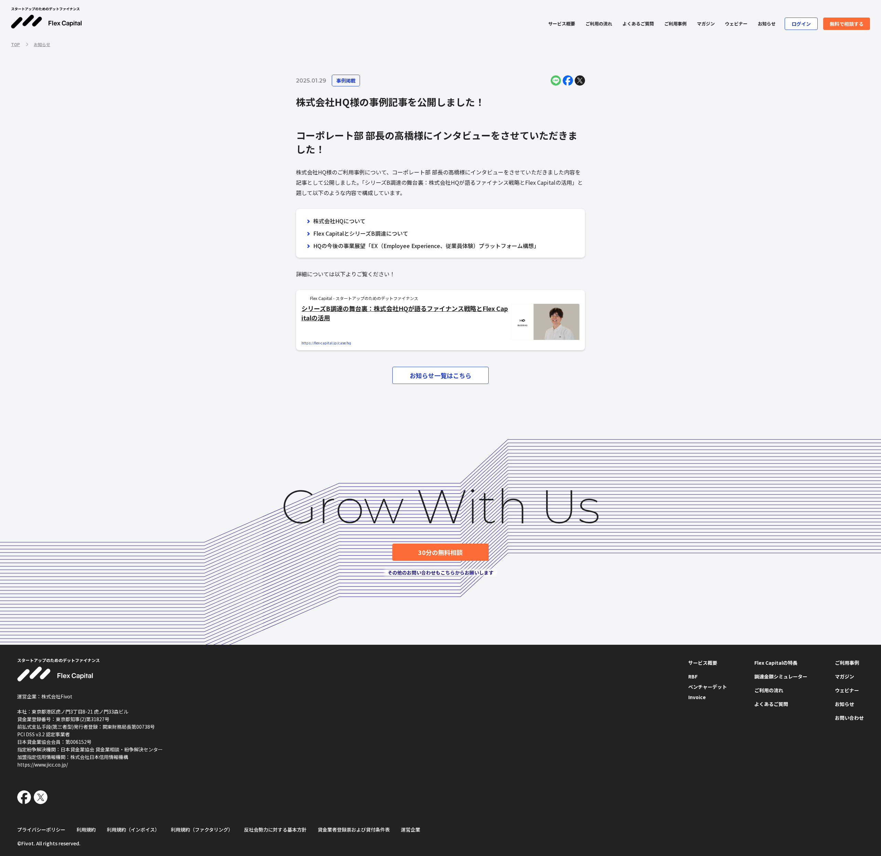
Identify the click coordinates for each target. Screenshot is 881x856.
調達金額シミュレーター (780, 676)
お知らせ (767, 23)
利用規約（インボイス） (133, 829)
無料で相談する (846, 23)
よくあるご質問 (638, 23)
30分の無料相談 (440, 552)
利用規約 (86, 829)
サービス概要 (561, 23)
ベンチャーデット (707, 686)
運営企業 (410, 829)
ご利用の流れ (598, 23)
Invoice (697, 697)
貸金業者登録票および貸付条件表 (354, 829)
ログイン (801, 23)
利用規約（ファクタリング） (202, 829)
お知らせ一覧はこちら (440, 375)
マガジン (706, 23)
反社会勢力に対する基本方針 (275, 829)
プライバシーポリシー (41, 829)
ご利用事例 (675, 23)
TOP (15, 44)
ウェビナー (736, 23)
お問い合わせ (849, 717)
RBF (693, 676)
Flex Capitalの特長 (775, 662)
